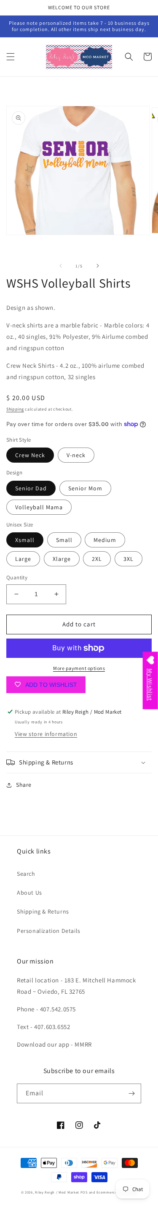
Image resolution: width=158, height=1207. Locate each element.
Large (23, 559)
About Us (29, 892)
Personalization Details (48, 931)
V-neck (76, 455)
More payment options (79, 668)
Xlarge (62, 559)
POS (84, 1192)
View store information (46, 734)
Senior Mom (85, 488)
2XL (97, 559)
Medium (105, 540)
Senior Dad (31, 488)
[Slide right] (97, 266)
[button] (10, 56)
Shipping (15, 409)
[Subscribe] (131, 1093)
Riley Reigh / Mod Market (57, 1192)
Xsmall (25, 540)
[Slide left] (60, 266)
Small (64, 540)
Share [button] (24, 784)
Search (26, 873)
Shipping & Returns (43, 911)
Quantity (16, 577)
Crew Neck (30, 455)
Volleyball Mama (39, 507)
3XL (128, 559)
